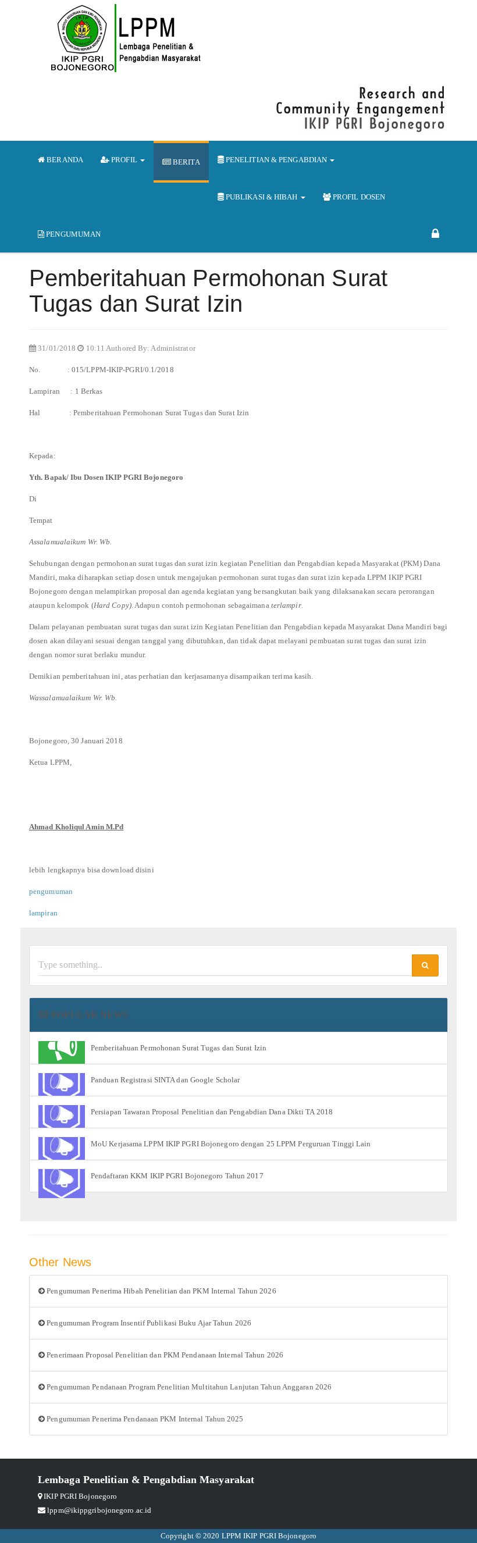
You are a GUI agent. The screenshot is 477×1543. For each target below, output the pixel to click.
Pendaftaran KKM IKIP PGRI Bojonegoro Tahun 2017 (177, 1175)
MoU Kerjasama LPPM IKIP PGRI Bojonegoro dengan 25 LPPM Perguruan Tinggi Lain (231, 1143)
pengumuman (51, 891)
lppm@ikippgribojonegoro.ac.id (99, 1510)
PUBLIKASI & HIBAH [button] (262, 197)
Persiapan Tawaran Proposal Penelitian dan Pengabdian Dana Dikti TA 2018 (212, 1111)
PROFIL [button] (124, 159)
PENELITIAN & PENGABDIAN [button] (276, 159)
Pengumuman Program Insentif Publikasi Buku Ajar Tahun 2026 (148, 1323)
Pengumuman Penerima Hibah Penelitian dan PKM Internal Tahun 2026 (160, 1291)
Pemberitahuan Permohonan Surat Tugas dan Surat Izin (178, 1047)
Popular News (88, 1015)
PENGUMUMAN (72, 234)
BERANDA (64, 159)
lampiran (43, 912)
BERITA (185, 162)
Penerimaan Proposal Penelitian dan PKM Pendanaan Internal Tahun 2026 (164, 1354)
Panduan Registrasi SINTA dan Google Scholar (165, 1079)
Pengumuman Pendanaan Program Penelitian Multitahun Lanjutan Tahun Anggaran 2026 (188, 1386)
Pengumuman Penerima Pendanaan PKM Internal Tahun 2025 (144, 1418)
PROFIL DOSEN (358, 197)
